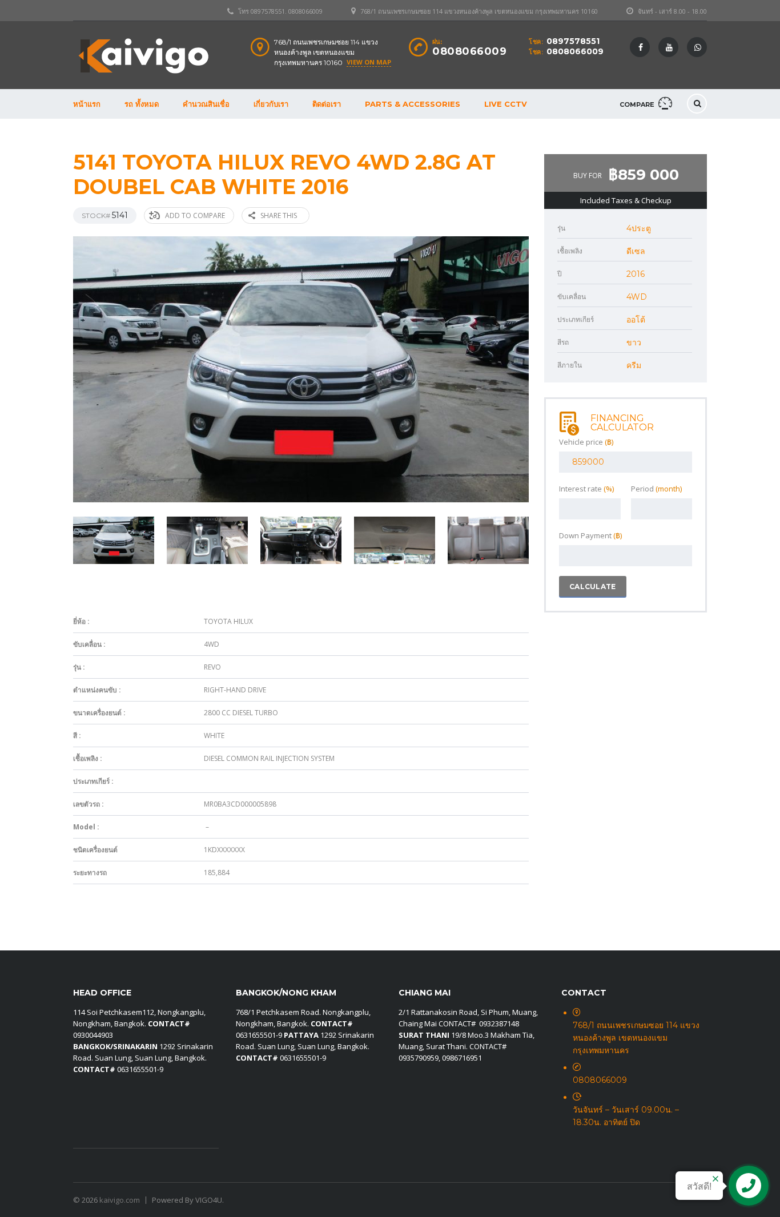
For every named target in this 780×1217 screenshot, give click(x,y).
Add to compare (195, 215)
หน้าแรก (86, 103)
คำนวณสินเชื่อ (206, 103)
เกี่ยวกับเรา (271, 103)
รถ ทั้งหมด (141, 103)
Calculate (592, 586)
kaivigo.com (119, 1200)
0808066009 (575, 51)
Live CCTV (505, 103)
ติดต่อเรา (326, 103)
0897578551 (573, 41)
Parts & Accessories (412, 103)
